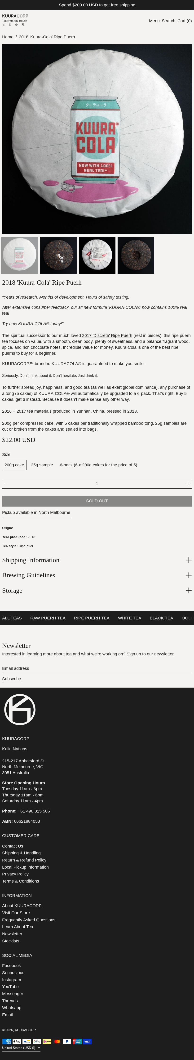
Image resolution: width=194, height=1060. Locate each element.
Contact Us (12, 846)
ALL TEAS (12, 618)
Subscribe (11, 678)
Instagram (11, 979)
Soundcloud (13, 972)
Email (7, 1014)
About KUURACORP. (22, 905)
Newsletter (12, 934)
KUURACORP (25, 1030)
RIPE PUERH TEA (92, 618)
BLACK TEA (161, 618)
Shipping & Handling (21, 853)
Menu (154, 20)
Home (7, 37)
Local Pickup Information (25, 867)
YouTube (10, 986)
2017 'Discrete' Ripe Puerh (107, 335)
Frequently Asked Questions (28, 920)
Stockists (10, 941)
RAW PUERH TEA (48, 618)
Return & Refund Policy (24, 860)
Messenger (12, 993)
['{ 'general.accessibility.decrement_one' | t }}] (6, 484)
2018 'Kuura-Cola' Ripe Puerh (47, 37)
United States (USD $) (19, 1048)
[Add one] (188, 484)
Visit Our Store (16, 912)
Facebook (11, 965)
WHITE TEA (129, 618)
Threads (10, 1000)
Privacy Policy (15, 874)
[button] (168, 21)
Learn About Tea (17, 926)
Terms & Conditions (20, 881)
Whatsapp (11, 1007)
